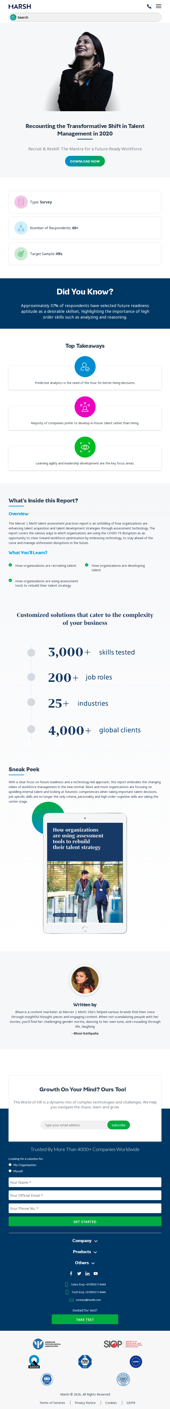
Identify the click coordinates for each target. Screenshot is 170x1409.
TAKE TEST (85, 1319)
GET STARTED (85, 1222)
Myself (18, 1171)
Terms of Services (52, 1403)
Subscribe (119, 1125)
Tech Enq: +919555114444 (88, 1292)
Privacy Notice (86, 1403)
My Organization (25, 1165)
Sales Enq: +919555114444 (88, 1284)
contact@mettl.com (88, 1300)
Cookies (111, 1403)
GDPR (131, 1403)
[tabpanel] (85, 873)
